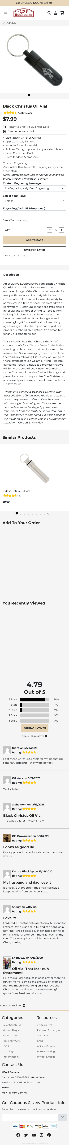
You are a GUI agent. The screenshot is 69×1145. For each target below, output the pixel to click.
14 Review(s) (25, 112)
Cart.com (44, 1144)
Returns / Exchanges (48, 1030)
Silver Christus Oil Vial (19, 153)
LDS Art (7, 1046)
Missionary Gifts (12, 1040)
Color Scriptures (12, 1024)
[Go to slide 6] (37, 513)
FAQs (40, 1040)
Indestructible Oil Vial (16, 491)
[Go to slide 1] (29, 95)
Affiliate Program (46, 1046)
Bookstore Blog (46, 1051)
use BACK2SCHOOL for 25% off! (34, 2)
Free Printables (11, 1056)
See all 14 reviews (33, 736)
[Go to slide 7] (41, 513)
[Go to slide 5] (33, 513)
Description (11, 274)
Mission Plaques (12, 1030)
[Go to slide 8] (45, 513)
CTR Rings (8, 1051)
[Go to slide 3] (37, 95)
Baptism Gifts (10, 1035)
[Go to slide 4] (29, 513)
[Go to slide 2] (33, 95)
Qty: (7, 229)
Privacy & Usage (46, 1056)
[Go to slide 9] (48, 513)
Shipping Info (44, 1024)
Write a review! (34, 727)
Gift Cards (42, 1035)
